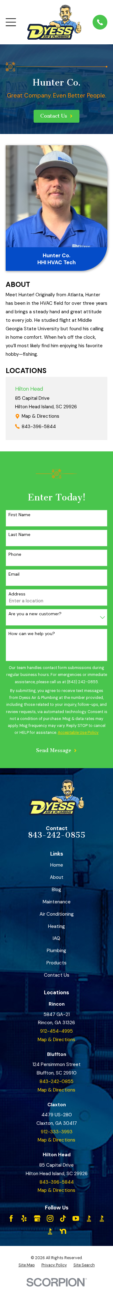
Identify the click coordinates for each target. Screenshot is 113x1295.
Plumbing (56, 950)
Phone (14, 554)
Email (13, 574)
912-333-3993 (57, 1132)
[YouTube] (76, 1218)
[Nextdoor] (63, 1231)
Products (56, 963)
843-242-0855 (56, 835)
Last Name (19, 534)
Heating (56, 926)
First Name (19, 514)
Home (56, 865)
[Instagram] (50, 1218)
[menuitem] (27, 1265)
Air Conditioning (57, 914)
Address (16, 594)
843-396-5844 (39, 426)
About (56, 877)
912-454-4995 (56, 1031)
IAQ (56, 938)
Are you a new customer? (35, 614)
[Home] (54, 22)
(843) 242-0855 (82, 681)
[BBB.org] (89, 1218)
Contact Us (56, 975)
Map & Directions (40, 416)
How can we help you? (31, 633)
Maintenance (57, 902)
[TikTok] (63, 1218)
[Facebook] (11, 1218)
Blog (56, 889)
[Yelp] (24, 1218)
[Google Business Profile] (37, 1218)
